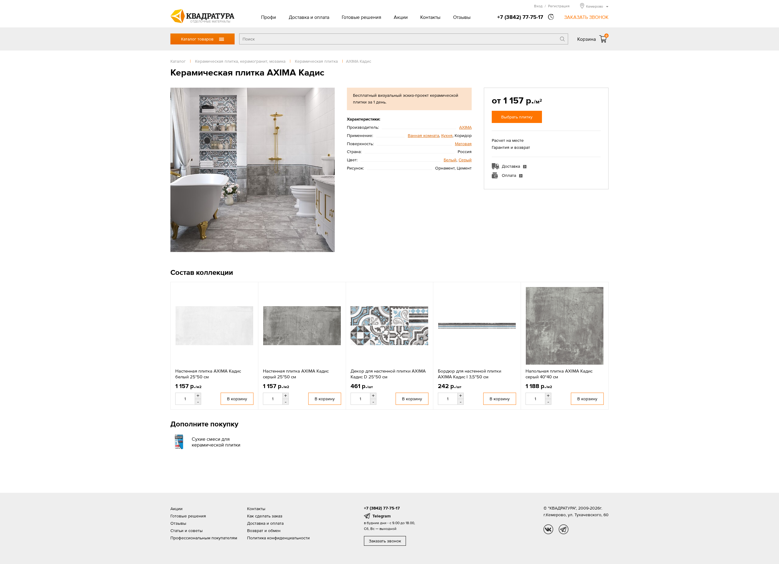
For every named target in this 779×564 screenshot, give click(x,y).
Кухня (446, 135)
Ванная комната (423, 135)
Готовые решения (361, 17)
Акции (401, 17)
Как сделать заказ (264, 515)
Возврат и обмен (264, 530)
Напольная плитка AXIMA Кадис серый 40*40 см (559, 374)
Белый (450, 159)
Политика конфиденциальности (278, 537)
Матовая (463, 143)
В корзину (237, 398)
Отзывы (461, 17)
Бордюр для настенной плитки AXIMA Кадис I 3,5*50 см (469, 374)
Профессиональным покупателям (203, 537)
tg (563, 529)
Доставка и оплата (309, 17)
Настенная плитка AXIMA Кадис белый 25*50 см (208, 374)
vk (548, 529)
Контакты (430, 17)
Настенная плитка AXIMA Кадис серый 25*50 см (296, 374)
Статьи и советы (186, 530)
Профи (268, 17)
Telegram (381, 515)
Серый (465, 159)
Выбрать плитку (517, 116)
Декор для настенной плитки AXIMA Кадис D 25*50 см (388, 374)
